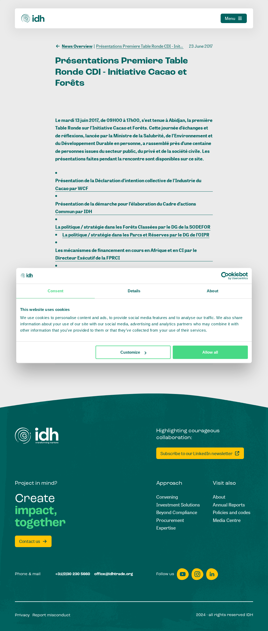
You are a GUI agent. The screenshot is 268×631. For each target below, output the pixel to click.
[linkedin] (212, 574)
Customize (130, 352)
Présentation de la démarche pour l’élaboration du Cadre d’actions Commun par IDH (125, 207)
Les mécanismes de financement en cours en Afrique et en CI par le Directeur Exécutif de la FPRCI (126, 254)
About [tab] (212, 291)
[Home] (33, 18)
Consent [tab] (55, 291)
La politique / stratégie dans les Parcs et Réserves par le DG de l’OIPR (135, 234)
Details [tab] (134, 291)
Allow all (210, 352)
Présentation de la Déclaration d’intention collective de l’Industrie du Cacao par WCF (128, 184)
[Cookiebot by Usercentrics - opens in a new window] (225, 276)
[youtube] (182, 574)
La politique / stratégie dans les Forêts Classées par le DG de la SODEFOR (132, 226)
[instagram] (197, 574)
